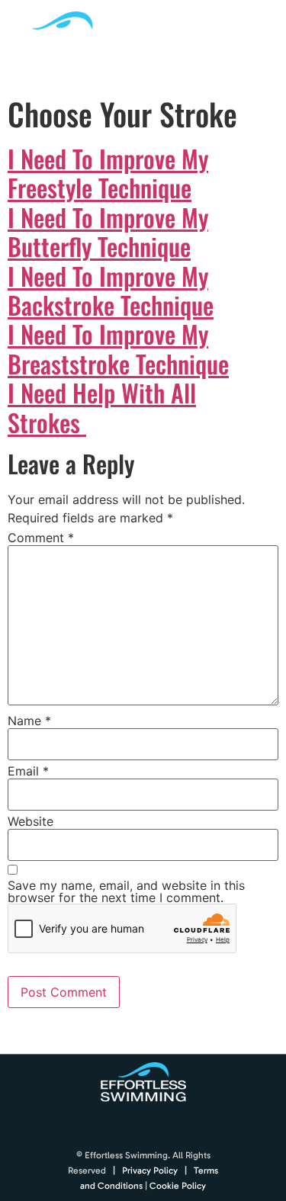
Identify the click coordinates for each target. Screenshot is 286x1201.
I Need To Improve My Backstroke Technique (111, 290)
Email (28, 771)
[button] (260, 43)
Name (29, 720)
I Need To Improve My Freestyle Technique (108, 172)
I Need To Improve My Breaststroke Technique (118, 348)
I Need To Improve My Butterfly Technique (108, 231)
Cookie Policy (177, 1185)
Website (30, 821)
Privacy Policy (150, 1170)
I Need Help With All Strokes (102, 406)
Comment (41, 537)
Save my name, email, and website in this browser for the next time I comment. (126, 891)
